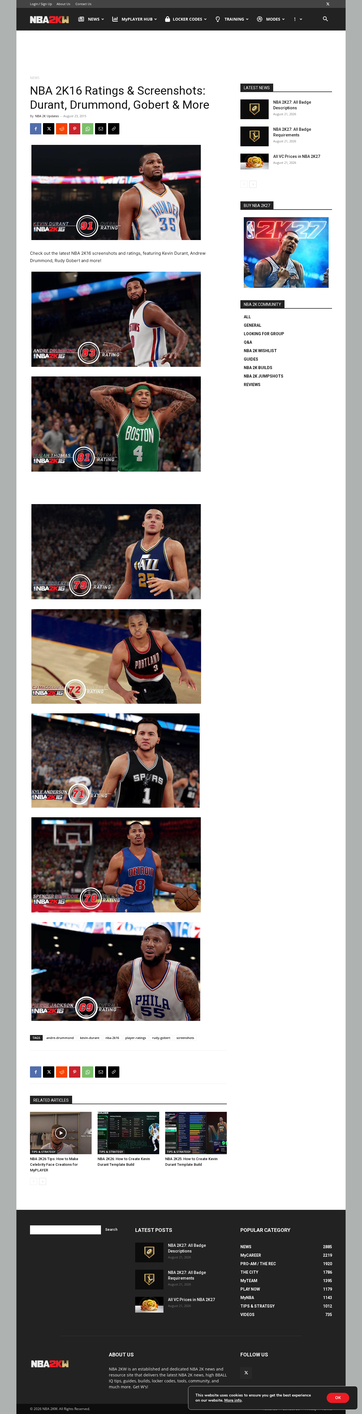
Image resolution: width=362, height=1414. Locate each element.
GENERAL (252, 325)
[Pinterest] (74, 128)
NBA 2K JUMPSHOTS (263, 376)
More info (233, 1400)
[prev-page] (33, 1181)
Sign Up (46, 4)
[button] (325, 19)
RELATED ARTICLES (51, 1100)
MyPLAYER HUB (137, 19)
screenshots (185, 1038)
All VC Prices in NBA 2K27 (296, 156)
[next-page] (42, 1181)
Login (34, 4)
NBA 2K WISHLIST (260, 350)
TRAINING (234, 19)
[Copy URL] (113, 128)
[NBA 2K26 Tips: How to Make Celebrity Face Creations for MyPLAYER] (61, 1133)
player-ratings (135, 1038)
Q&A (248, 342)
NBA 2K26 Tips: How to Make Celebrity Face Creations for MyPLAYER (54, 1164)
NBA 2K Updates (47, 116)
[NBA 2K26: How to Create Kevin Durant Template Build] (128, 1133)
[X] (328, 4)
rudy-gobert (161, 1038)
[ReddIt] (61, 128)
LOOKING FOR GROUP (264, 334)
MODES (273, 19)
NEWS (94, 19)
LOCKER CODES (187, 19)
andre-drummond (60, 1038)
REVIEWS (252, 384)
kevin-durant (89, 1038)
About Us (63, 4)
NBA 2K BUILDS (258, 367)
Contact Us (83, 4)
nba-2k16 (112, 1038)
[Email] (100, 128)
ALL (247, 317)
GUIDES (251, 359)
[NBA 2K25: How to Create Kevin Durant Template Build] (196, 1133)
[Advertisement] (181, 53)
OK (338, 1397)
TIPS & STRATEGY (43, 1152)
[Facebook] (35, 128)
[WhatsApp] (87, 128)
